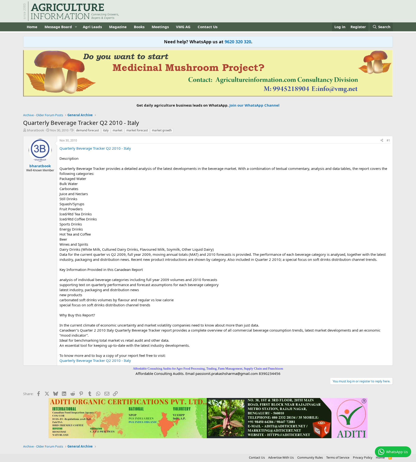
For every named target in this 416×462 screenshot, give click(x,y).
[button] (75, 26)
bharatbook (35, 130)
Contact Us (207, 26)
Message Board (58, 26)
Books (139, 26)
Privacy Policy (362, 457)
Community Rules (310, 457)
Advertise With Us (281, 457)
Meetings (160, 26)
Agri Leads (92, 26)
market (117, 130)
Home (32, 26)
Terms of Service (337, 457)
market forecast (137, 130)
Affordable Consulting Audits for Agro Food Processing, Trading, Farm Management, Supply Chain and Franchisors (208, 368)
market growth (162, 130)
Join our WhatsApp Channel (254, 105)
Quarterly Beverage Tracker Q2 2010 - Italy (95, 148)
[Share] (382, 140)
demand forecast (87, 130)
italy (106, 130)
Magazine (118, 26)
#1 (388, 140)
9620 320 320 (238, 42)
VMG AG (183, 26)
